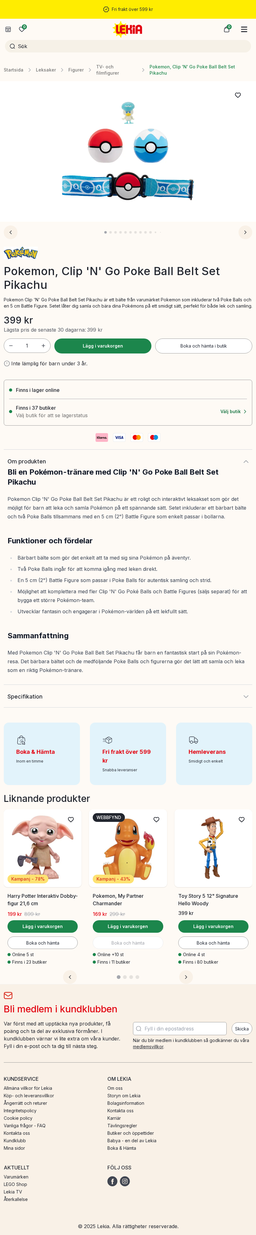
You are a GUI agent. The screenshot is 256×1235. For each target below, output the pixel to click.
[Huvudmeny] (244, 29)
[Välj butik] (8, 29)
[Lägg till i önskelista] (238, 95)
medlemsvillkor (148, 1046)
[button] (227, 29)
